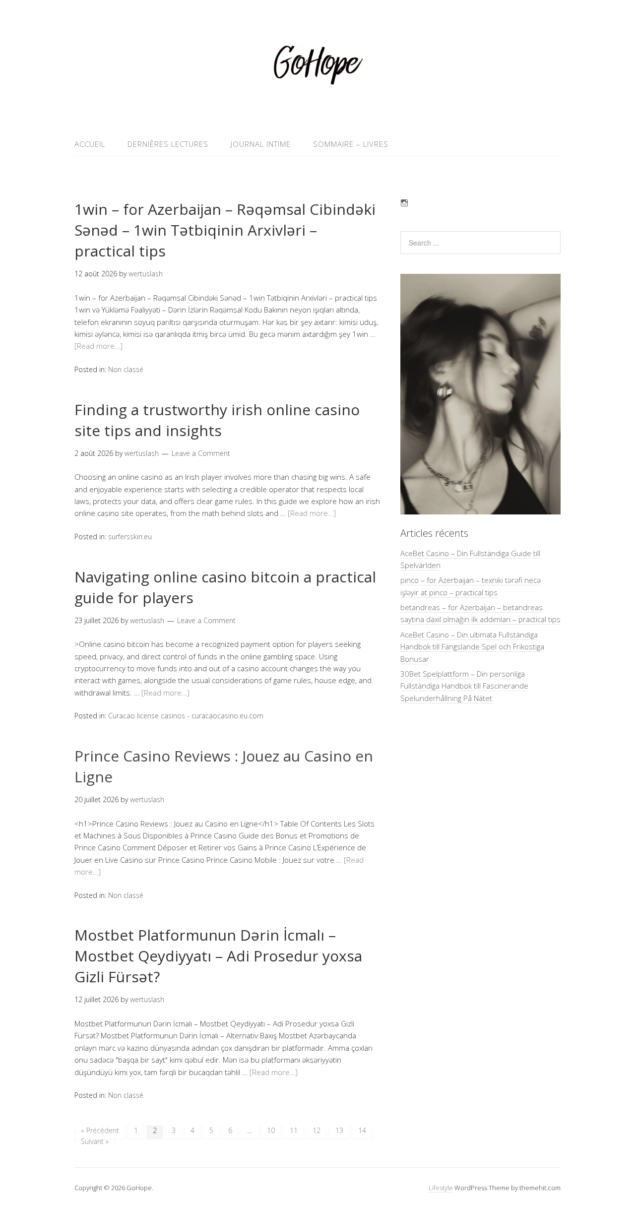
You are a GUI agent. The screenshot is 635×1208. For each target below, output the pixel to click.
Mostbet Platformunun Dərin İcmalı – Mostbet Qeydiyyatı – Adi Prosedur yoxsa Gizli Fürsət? (218, 956)
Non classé (125, 369)
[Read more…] (98, 346)
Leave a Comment (201, 453)
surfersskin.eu (130, 536)
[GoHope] (317, 108)
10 (271, 1130)
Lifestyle (441, 1187)
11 (294, 1130)
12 (316, 1130)
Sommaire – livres (350, 144)
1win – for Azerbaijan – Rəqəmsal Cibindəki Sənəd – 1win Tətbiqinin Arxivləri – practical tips (225, 230)
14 (362, 1130)
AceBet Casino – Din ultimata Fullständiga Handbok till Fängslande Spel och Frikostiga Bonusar (472, 647)
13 (339, 1130)
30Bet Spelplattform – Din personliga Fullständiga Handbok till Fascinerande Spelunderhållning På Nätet (464, 686)
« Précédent (100, 1130)
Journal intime (261, 144)
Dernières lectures (167, 144)
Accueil (89, 144)
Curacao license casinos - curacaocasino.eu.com (185, 715)
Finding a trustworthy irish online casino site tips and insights (217, 420)
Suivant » (95, 1141)
